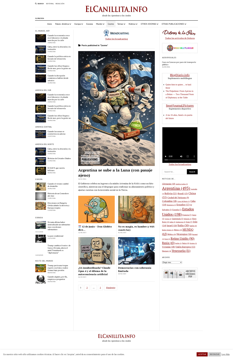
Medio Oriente (168, 230)
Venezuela (181, 250)
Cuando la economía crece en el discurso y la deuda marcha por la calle (59, 38)
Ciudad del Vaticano (178, 197)
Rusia (168, 243)
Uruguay (166, 251)
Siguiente (110, 287)
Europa (77, 24)
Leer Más (226, 354)
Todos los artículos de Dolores (180, 38)
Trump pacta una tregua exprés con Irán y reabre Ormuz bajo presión (58, 268)
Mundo (99, 24)
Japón (193, 226)
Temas (120, 24)
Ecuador (183, 204)
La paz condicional (55, 236)
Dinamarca (171, 205)
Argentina (176, 188)
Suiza (185, 243)
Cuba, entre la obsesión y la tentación (59, 48)
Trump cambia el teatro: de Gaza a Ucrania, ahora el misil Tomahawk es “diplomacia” (59, 249)
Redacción (60, 4)
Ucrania (168, 246)
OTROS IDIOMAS (148, 24)
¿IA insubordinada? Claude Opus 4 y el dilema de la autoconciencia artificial (94, 271)
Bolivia (171, 193)
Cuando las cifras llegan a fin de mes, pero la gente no (59, 67)
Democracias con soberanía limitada (134, 269)
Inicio (49, 24)
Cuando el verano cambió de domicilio (58, 185)
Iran (189, 222)
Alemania (168, 183)
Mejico (178, 230)
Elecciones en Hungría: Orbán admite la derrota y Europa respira (58, 205)
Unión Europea (185, 246)
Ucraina (193, 243)
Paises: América (62, 24)
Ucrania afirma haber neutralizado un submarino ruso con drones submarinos (59, 226)
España (177, 209)
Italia (183, 225)
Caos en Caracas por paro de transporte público (179, 63)
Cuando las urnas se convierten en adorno (57, 132)
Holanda (188, 219)
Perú (167, 239)
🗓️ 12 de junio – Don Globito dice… (95, 228)
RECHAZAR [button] (214, 354)
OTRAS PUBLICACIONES (173, 24)
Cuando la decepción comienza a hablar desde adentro (58, 78)
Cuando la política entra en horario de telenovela (59, 57)
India (172, 222)
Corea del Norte (183, 201)
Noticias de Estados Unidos (59, 158)
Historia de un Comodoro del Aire (58, 194)
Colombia (169, 201)
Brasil (183, 193)
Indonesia (180, 222)
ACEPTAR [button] (202, 354)
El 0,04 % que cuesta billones (56, 169)
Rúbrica (132, 24)
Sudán (178, 243)
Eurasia (89, 24)
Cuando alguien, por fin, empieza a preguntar (57, 278)
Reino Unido (182, 238)
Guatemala (177, 218)
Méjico (172, 234)
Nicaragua (184, 234)
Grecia (168, 219)
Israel (172, 225)
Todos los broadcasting (116, 38)
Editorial (50, 4)
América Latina (182, 184)
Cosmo (111, 24)
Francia (187, 215)
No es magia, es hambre (136, 228)
